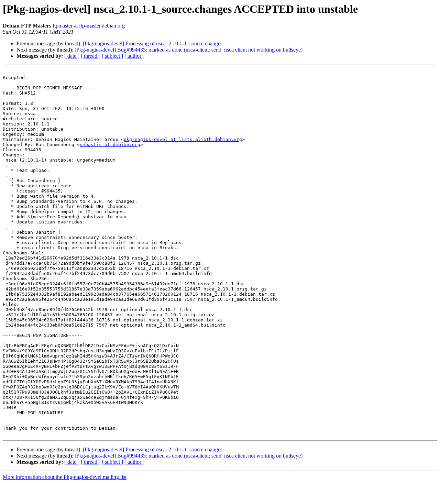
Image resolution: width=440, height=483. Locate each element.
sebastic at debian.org (110, 144)
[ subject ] (112, 56)
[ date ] (71, 56)
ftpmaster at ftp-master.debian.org (89, 26)
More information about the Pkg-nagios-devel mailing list (64, 477)
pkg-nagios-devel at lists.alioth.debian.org (183, 139)
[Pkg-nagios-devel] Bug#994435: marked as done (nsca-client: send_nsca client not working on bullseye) (188, 50)
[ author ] (134, 56)
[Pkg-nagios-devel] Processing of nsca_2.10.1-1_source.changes (152, 43)
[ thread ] (90, 56)
